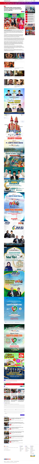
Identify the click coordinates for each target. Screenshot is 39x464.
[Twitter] (21, 386)
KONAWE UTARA (21, 449)
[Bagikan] (23, 11)
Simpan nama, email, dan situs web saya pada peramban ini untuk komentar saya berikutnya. (13, 413)
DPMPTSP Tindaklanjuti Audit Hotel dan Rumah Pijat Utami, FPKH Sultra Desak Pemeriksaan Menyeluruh (14, 401)
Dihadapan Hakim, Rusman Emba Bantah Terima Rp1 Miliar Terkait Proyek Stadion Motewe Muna (7, 401)
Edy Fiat (6, 11)
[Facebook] (20, 386)
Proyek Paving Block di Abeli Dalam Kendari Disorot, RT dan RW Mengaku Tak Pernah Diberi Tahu (7, 394)
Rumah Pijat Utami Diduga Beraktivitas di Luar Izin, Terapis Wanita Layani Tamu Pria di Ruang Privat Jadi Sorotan (14, 394)
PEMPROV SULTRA (21, 448)
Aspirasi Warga (7, 380)
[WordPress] (7, 459)
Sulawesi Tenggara (28, 448)
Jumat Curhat (22, 380)
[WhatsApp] (23, 386)
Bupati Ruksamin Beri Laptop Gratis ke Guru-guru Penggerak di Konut (31, 21)
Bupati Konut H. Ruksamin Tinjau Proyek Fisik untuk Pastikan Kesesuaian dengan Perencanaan (31, 14)
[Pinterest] (6, 459)
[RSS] (10, 459)
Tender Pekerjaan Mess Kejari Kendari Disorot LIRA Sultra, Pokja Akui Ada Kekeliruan (21, 394)
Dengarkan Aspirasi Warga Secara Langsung (15, 380)
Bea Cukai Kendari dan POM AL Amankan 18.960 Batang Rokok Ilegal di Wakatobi (21, 401)
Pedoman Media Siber (16, 461)
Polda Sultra (27, 447)
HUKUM (4, 6)
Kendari (26, 449)
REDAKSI (5, 461)
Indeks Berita (31, 447)
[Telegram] (22, 386)
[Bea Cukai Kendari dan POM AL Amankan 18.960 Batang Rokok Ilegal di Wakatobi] (21, 398)
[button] (31, 0)
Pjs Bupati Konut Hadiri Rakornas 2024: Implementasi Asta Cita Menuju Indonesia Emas (31, 16)
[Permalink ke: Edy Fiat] (4, 11)
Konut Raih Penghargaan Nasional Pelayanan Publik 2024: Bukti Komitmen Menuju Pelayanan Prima (31, 18)
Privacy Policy (8, 461)
